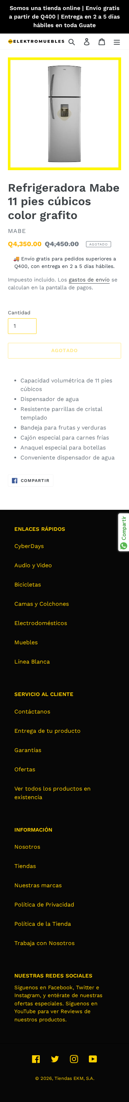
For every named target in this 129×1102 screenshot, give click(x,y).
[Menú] (116, 41)
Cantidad (19, 312)
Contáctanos (32, 711)
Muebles (26, 642)
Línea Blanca (32, 661)
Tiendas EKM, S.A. (74, 1078)
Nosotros (27, 846)
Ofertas (24, 769)
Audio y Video (33, 565)
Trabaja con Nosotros (44, 943)
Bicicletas (27, 584)
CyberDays (29, 546)
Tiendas (25, 866)
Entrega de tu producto (47, 730)
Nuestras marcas (38, 885)
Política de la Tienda (42, 923)
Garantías (27, 750)
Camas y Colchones (41, 603)
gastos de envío (89, 279)
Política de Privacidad (44, 904)
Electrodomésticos (40, 623)
